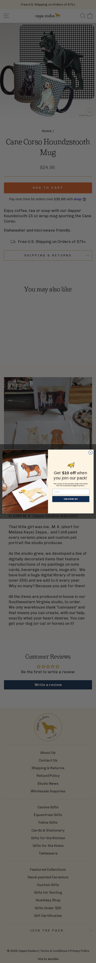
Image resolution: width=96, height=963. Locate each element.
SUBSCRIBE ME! (71, 499)
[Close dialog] (91, 452)
